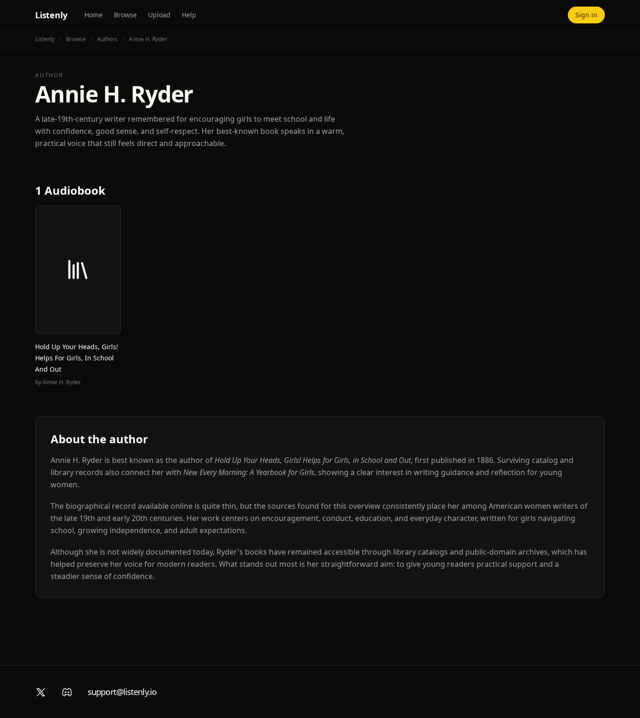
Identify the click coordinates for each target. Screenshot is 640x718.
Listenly (51, 15)
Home (93, 14)
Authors (107, 39)
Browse (125, 14)
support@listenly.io (122, 691)
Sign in (586, 14)
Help (189, 14)
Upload (159, 14)
